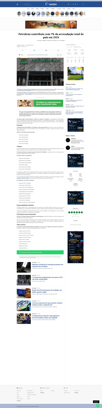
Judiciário (69, 8)
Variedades (53, 8)
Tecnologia (59, 8)
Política (47, 8)
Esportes (42, 8)
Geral (28, 8)
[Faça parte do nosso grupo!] (97, 405)
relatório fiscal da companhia (24, 90)
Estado (32, 8)
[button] (72, 216)
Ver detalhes (75, 214)
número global (28, 94)
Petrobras (20, 89)
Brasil (74, 8)
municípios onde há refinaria (23, 178)
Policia (64, 8)
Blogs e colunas (70, 135)
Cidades (37, 8)
